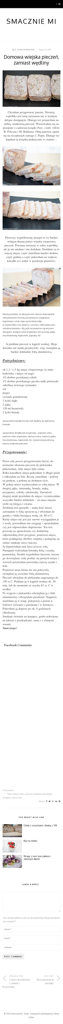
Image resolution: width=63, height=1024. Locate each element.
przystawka (47, 794)
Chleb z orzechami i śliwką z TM (40, 825)
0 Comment (8, 790)
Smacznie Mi (16, 1014)
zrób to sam (17, 797)
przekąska (37, 794)
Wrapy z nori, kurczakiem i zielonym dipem (37, 857)
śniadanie (7, 797)
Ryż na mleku (30, 841)
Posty (26, 1014)
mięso (21, 794)
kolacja (15, 794)
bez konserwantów (23, 50)
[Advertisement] (31, 685)
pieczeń (28, 794)
